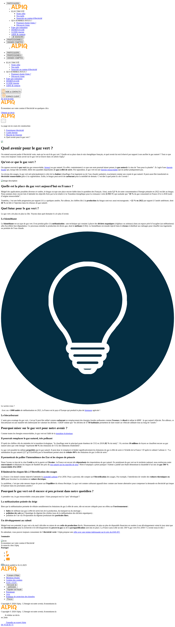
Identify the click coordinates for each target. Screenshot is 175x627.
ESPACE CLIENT (12, 96)
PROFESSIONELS (14, 55)
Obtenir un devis (7, 113)
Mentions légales (13, 578)
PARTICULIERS (13, 3)
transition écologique (64, 433)
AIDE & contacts (18, 34)
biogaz (47, 167)
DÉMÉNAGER (17, 30)
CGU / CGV (11, 582)
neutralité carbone (50, 477)
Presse (9, 599)
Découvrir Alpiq (23, 25)
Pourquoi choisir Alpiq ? (26, 23)
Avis (8, 594)
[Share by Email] (8, 560)
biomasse (88, 410)
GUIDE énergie (17, 32)
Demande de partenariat (12, 586)
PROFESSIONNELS (15, 40)
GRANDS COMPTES (15, 42)
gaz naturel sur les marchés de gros (64, 464)
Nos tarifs (20, 16)
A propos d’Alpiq (13, 575)
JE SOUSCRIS (18, 37)
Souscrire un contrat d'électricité (29, 18)
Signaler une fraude (14, 590)
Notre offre (20, 14)
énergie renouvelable (109, 170)
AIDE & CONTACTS (13, 92)
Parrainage (10, 592)
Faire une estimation (19, 27)
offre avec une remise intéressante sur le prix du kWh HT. (97, 532)
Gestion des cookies (14, 580)
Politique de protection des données (20, 597)
